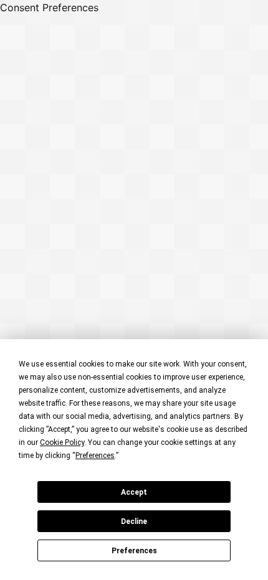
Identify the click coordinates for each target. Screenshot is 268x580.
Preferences (134, 550)
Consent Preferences (49, 7)
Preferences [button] (95, 455)
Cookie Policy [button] (62, 442)
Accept (134, 492)
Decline (134, 521)
